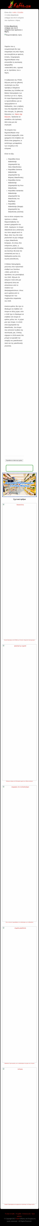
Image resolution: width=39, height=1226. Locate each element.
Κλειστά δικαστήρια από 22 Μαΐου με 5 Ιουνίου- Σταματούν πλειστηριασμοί (19, 640)
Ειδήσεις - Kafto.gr (19, 4)
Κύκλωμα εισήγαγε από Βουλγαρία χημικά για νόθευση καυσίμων (19, 781)
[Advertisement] (14, 401)
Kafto (17, 1218)
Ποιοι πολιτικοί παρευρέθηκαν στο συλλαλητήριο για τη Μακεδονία (19, 922)
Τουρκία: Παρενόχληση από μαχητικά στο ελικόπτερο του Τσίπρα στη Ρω (19, 1204)
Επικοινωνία (26, 1214)
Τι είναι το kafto (10, 1214)
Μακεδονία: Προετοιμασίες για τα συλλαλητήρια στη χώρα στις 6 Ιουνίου (19, 1063)
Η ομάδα (18, 1214)
